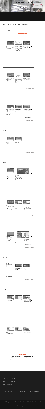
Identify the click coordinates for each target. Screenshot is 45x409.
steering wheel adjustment (28, 357)
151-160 (18, 356)
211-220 (29, 356)
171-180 (21, 356)
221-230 (31, 356)
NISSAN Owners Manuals (7, 387)
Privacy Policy (20, 406)
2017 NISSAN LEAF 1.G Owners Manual (20, 391)
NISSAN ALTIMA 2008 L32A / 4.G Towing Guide (8, 384)
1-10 (13, 356)
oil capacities (18, 357)
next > (34, 356)
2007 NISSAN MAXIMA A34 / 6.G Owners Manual (35, 394)
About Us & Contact (24, 406)
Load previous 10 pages (22, 33)
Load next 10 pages (22, 354)
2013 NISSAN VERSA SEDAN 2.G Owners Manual (8, 393)
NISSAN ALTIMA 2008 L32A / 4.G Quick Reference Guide (9, 378)
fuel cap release (32, 357)
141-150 (16, 356)
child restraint (14, 357)
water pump (23, 357)
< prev (12, 356)
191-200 (25, 356)
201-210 (27, 356)
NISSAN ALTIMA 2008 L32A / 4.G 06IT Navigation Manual (9, 381)
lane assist (21, 357)
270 (32, 356)
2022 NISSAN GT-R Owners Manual (20, 394)
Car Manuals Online (22, 2)
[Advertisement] (22, 16)
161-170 (20, 356)
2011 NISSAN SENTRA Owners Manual (34, 391)
